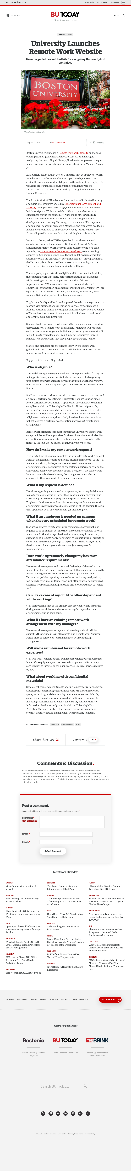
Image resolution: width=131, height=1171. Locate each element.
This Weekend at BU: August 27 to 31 (23, 973)
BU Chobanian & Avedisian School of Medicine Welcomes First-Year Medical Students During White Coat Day (107, 964)
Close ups (53, 999)
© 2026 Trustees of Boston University (51, 1134)
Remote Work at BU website (73, 152)
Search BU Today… (55, 1086)
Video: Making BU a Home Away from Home (63, 928)
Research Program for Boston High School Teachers (22, 900)
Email (26, 842)
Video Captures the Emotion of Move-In (21, 887)
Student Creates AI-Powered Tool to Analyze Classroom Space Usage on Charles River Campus (106, 902)
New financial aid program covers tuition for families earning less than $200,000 (106, 917)
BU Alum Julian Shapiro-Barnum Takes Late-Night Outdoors (105, 887)
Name (26, 834)
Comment (29, 819)
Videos (34, 999)
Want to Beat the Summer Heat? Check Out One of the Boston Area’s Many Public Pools (106, 948)
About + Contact (80, 999)
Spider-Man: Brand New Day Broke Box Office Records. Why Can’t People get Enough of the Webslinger (65, 942)
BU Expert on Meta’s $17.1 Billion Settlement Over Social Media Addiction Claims (21, 960)
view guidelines (29, 821)
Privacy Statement (75, 1134)
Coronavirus (67, 724)
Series (43, 999)
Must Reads (22, 999)
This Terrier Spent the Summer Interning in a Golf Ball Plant (62, 887)
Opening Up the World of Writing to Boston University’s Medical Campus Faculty (24, 930)
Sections (10, 999)
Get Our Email (108, 999)
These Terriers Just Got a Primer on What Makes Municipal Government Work (23, 914)
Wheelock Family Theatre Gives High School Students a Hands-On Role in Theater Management (24, 945)
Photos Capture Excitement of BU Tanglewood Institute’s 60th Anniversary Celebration (105, 932)
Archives (65, 999)
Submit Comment (53, 851)
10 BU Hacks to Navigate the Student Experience (65, 968)
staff (59, 142)
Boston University (16, 2)
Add (92, 740)
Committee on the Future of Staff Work (61, 251)
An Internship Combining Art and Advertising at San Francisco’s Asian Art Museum (64, 902)
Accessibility (90, 1134)
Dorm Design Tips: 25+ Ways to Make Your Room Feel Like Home (65, 915)
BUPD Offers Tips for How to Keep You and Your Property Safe (63, 956)
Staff (78, 724)
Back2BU (55, 724)
